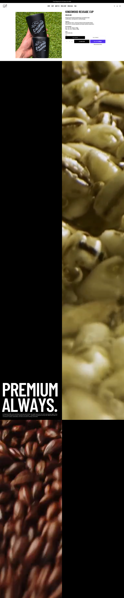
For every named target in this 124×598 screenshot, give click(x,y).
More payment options (98, 44)
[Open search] (114, 6)
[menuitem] (49, 6)
